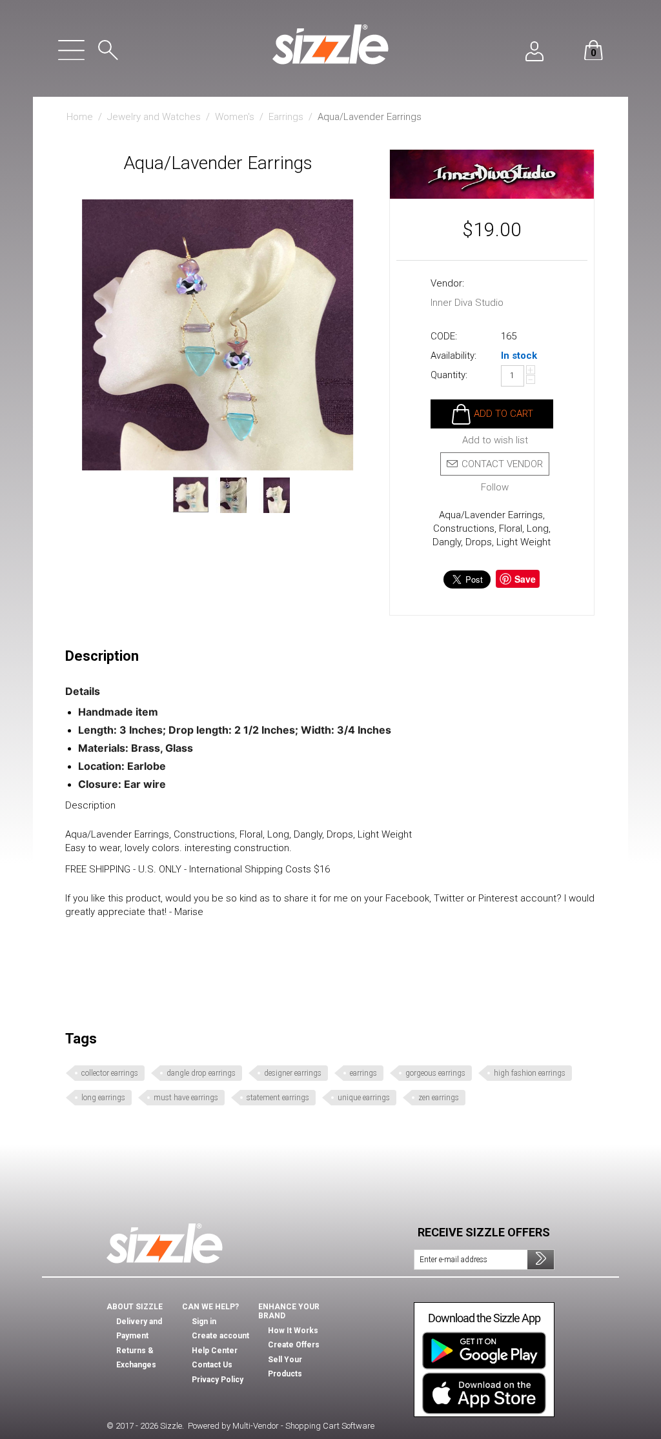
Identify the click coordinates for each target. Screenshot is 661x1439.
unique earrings (364, 1097)
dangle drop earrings (201, 1073)
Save (525, 578)
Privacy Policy (217, 1379)
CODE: (444, 336)
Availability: (453, 355)
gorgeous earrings (435, 1073)
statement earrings (278, 1097)
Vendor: (447, 283)
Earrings (286, 117)
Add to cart (503, 413)
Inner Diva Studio (467, 302)
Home (79, 117)
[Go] (540, 1259)
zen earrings (438, 1097)
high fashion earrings (529, 1073)
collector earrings (109, 1073)
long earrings (103, 1097)
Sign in (204, 1321)
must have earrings (186, 1097)
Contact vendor (502, 464)
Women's (234, 117)
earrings (363, 1073)
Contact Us (212, 1364)
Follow (495, 487)
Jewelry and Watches (154, 117)
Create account (220, 1335)
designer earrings (292, 1073)
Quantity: (449, 375)
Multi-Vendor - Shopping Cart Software (303, 1426)
